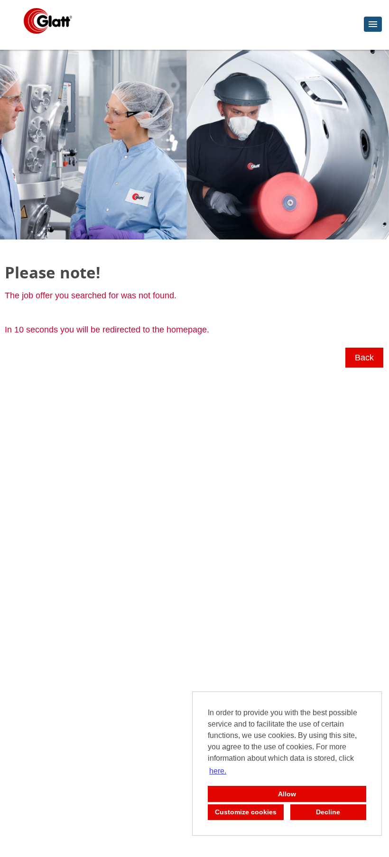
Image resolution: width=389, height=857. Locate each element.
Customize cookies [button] (246, 812)
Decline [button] (328, 812)
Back (364, 357)
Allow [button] (287, 794)
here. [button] (217, 771)
